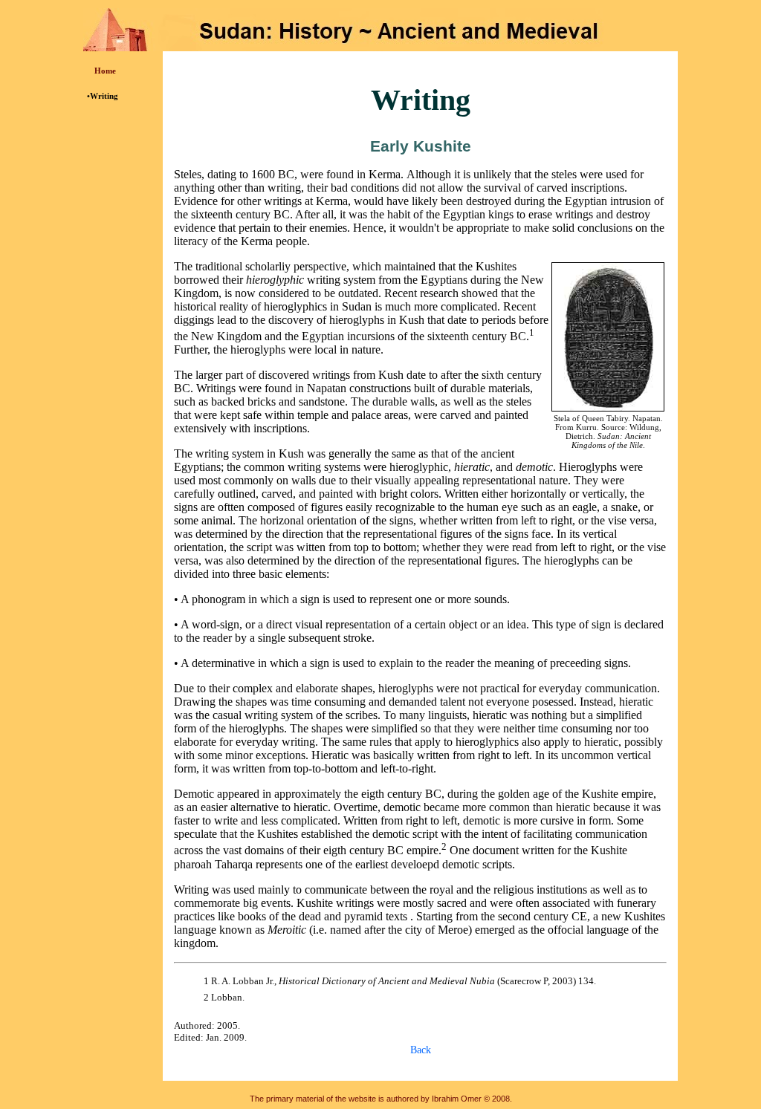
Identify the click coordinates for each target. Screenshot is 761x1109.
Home (105, 70)
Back (420, 1050)
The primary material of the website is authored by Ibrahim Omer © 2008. (381, 1098)
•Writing (102, 95)
